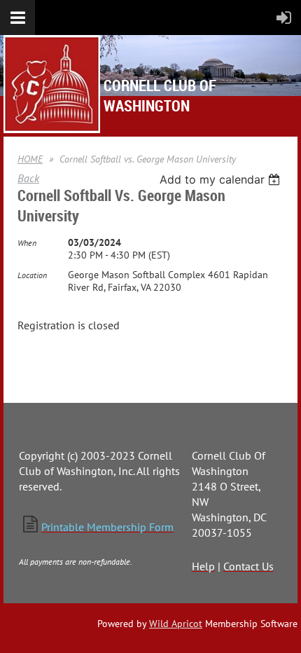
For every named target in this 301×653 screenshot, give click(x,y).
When (27, 243)
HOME (30, 159)
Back (28, 178)
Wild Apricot (175, 623)
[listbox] (222, 179)
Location (32, 275)
